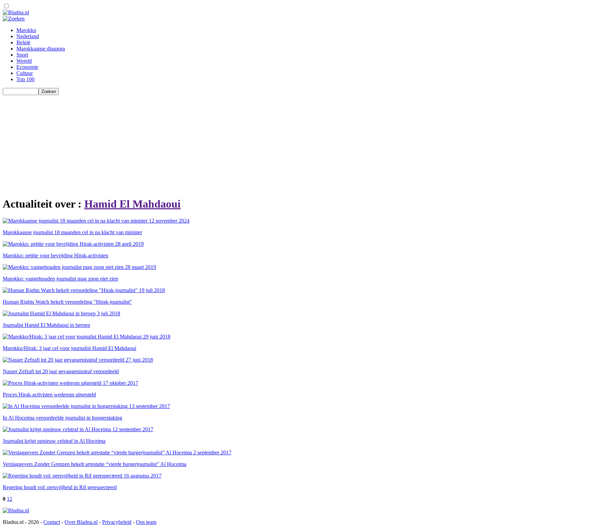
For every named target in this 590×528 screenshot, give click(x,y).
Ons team (146, 522)
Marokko (26, 30)
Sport (22, 55)
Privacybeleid (116, 522)
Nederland (27, 36)
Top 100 (25, 79)
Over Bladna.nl (81, 522)
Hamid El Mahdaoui (132, 204)
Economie (27, 67)
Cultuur (24, 73)
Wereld (24, 61)
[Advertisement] (207, 143)
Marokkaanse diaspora (40, 48)
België (23, 42)
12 (9, 499)
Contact (51, 522)
